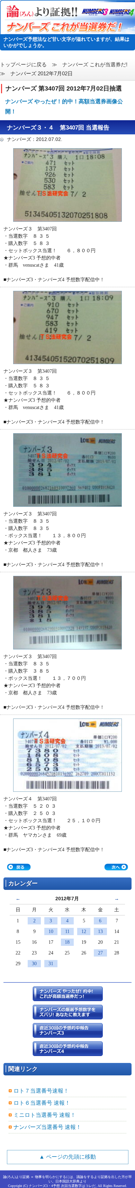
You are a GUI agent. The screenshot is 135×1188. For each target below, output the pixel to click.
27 (100, 953)
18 (67, 942)
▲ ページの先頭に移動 (67, 1157)
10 (50, 931)
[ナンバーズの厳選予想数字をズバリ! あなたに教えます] (68, 1015)
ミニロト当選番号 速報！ (45, 1115)
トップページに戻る (23, 64)
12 (83, 931)
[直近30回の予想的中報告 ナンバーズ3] (68, 1034)
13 (100, 931)
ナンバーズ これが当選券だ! (94, 64)
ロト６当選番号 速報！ (42, 1103)
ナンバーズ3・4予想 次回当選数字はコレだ (62, 1186)
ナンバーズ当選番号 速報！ (47, 1127)
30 (34, 963)
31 (50, 963)
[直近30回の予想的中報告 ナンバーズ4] (68, 1052)
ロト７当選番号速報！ (41, 1091)
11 (67, 931)
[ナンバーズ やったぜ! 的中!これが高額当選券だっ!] (68, 997)
